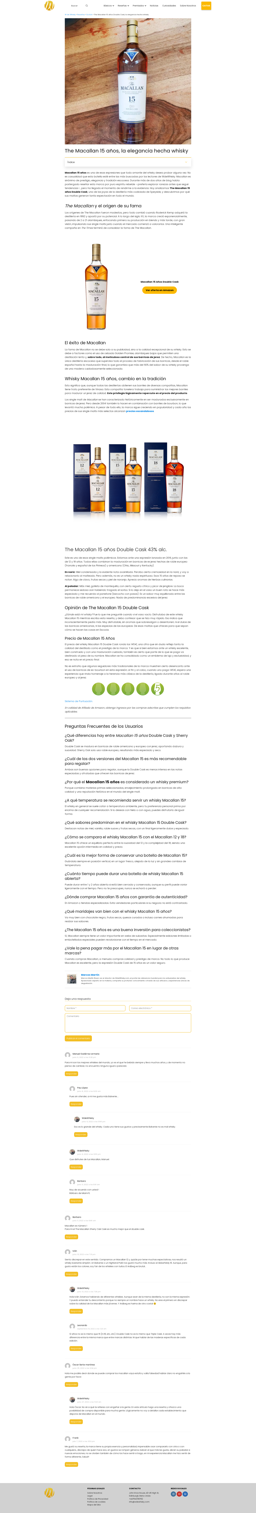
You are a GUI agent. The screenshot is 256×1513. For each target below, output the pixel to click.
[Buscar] (86, 5)
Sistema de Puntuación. (79, 701)
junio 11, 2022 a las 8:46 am (84, 1220)
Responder (71, 1073)
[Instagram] (173, 1494)
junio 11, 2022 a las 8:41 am (88, 1184)
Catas (206, 5)
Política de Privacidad (97, 1499)
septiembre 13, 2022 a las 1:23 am (91, 1329)
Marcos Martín (90, 974)
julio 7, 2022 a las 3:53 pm (84, 1441)
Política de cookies (96, 1501)
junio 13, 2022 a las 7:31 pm (84, 1254)
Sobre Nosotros (188, 5)
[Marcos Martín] (71, 983)
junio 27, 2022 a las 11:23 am (89, 1402)
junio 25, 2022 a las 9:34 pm (85, 1368)
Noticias (154, 5)
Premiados (138, 5)
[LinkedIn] (185, 1494)
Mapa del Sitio (94, 1504)
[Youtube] (179, 1494)
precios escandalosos (140, 411)
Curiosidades (169, 5)
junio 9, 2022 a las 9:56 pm (93, 1121)
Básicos (108, 5)
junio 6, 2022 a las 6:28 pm (84, 1057)
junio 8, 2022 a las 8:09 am (89, 1091)
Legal (89, 1496)
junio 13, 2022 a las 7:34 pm (89, 1291)
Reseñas (122, 5)
